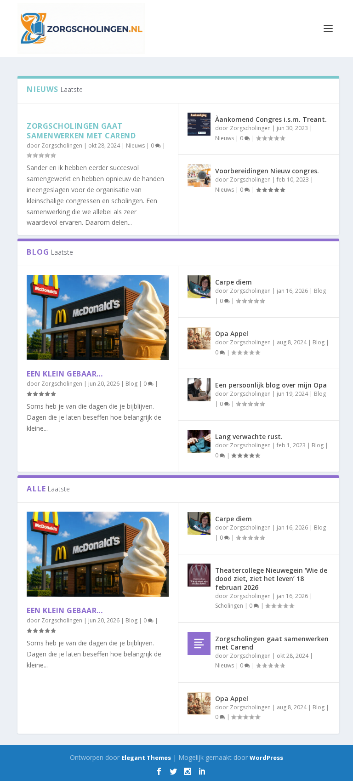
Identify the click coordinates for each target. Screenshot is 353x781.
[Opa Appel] (199, 338)
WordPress (266, 757)
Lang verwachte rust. (249, 436)
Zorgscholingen (61, 145)
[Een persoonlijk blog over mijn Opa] (199, 389)
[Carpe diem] (199, 286)
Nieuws (135, 145)
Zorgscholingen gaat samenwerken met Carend (81, 131)
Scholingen (229, 606)
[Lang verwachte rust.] (199, 441)
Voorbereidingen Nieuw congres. (267, 170)
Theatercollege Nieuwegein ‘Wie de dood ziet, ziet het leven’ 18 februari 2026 (271, 578)
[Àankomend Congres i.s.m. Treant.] (199, 124)
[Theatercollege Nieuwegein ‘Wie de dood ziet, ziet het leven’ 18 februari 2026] (199, 575)
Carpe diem (233, 282)
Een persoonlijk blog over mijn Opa (271, 385)
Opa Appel (231, 333)
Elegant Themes (146, 757)
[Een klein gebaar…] (98, 317)
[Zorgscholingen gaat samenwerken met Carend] (199, 643)
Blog (131, 384)
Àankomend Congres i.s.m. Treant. (271, 119)
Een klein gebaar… (65, 374)
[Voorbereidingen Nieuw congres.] (199, 175)
